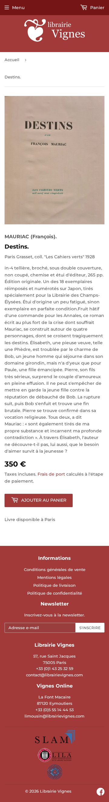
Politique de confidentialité (54, 593)
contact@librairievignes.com (54, 674)
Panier (96, 7)
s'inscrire (90, 627)
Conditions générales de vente (54, 569)
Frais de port (51, 474)
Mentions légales (54, 577)
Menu (18, 7)
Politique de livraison (54, 585)
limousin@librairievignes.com (54, 716)
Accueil (12, 59)
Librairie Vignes (55, 791)
